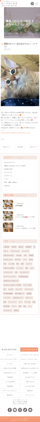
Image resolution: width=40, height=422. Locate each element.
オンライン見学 (27, 285)
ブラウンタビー (29, 289)
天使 (5, 264)
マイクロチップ (8, 310)
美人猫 (31, 259)
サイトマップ (30, 395)
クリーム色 (27, 302)
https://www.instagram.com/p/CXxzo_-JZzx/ (15, 133)
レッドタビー (19, 268)
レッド (30, 306)
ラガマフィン (8, 176)
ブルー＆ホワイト (24, 272)
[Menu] (37, 3)
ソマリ (2, 139)
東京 (18, 264)
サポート (6, 251)
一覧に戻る (20, 147)
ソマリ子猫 (11, 264)
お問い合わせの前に (9, 255)
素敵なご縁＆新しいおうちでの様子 (15, 166)
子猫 (25, 255)
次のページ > (34, 147)
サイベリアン (8, 172)
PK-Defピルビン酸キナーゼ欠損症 (12, 285)
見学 (16, 272)
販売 (22, 264)
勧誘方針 (21, 247)
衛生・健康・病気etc (10, 182)
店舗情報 (29, 293)
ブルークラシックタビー (10, 276)
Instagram (19, 255)
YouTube (10, 289)
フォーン (14, 306)
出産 (24, 306)
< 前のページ (6, 147)
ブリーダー (29, 264)
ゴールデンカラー (8, 272)
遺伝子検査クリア (19, 293)
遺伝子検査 (6, 306)
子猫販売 (31, 255)
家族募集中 (28, 247)
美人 (5, 289)
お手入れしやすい (8, 259)
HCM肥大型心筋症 (23, 276)
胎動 (5, 302)
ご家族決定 (6, 247)
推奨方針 (14, 247)
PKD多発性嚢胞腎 (8, 293)
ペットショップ (12, 302)
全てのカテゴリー (9, 162)
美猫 (27, 268)
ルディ (32, 268)
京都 (20, 306)
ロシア (20, 302)
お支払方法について (18, 297)
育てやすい (18, 259)
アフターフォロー (15, 251)
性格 (34, 302)
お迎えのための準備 (9, 268)
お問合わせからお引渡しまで (11, 281)
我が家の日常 (8, 169)
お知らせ (7, 185)
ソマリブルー (7, 297)
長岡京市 (16, 310)
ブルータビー (19, 289)
